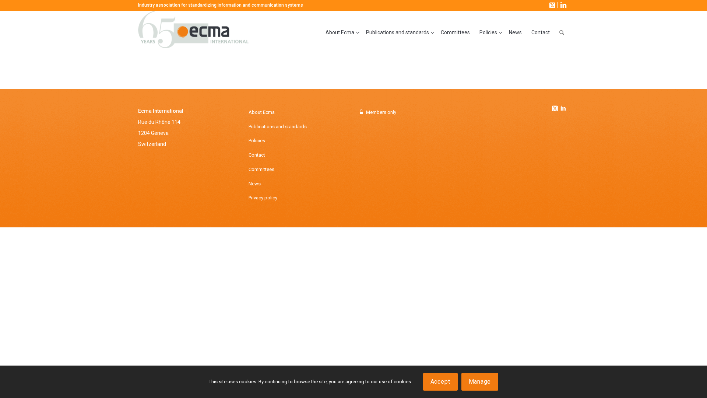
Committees (261, 169)
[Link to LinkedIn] (562, 5)
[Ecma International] (193, 33)
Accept (440, 381)
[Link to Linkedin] (563, 109)
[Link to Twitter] (555, 106)
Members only (381, 112)
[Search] (562, 33)
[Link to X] (551, 5)
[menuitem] (341, 33)
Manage (480, 381)
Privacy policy (263, 197)
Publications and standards (278, 126)
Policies (257, 140)
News (255, 183)
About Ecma (262, 112)
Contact (257, 155)
